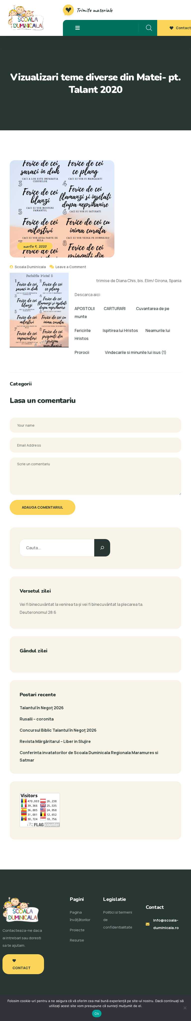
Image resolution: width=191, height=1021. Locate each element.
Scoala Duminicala (30, 266)
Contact (183, 27)
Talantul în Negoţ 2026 (42, 707)
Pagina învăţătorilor (80, 916)
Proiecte (77, 930)
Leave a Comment (70, 266)
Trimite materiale (94, 10)
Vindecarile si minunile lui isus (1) (135, 352)
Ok (97, 1014)
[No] (184, 1007)
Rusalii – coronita (37, 719)
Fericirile (83, 330)
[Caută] (102, 547)
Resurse (77, 940)
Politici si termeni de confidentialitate (117, 920)
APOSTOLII (85, 308)
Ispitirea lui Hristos (120, 330)
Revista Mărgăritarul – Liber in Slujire (55, 741)
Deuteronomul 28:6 (38, 612)
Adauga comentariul (42, 507)
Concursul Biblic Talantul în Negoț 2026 (58, 730)
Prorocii (82, 352)
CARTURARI (115, 308)
